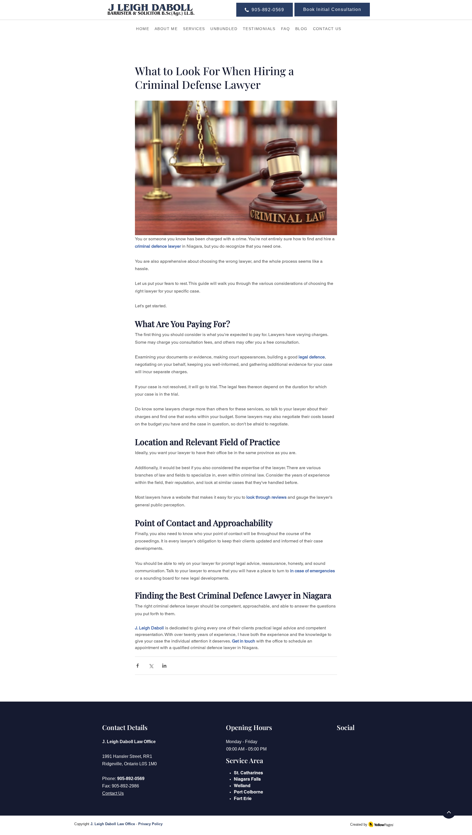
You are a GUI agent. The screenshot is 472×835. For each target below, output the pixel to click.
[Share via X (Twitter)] (151, 665)
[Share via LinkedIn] (164, 665)
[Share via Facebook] (137, 665)
